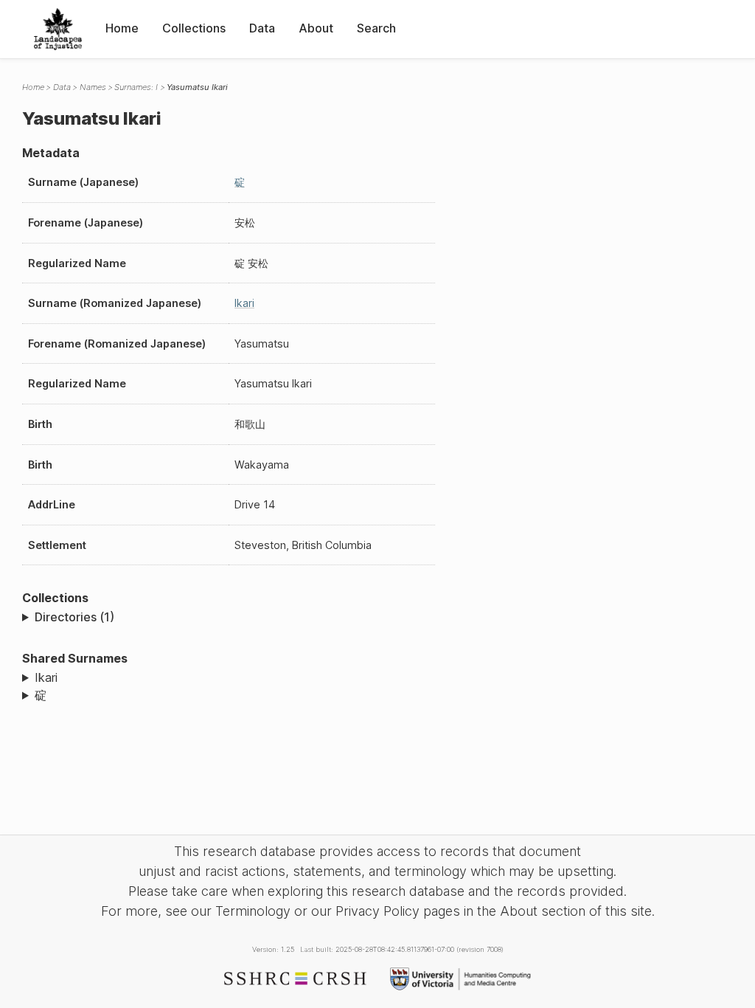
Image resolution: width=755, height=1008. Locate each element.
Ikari (244, 303)
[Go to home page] (58, 29)
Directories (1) (74, 617)
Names (93, 87)
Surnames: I (136, 87)
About (316, 28)
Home (122, 28)
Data (262, 28)
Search (376, 28)
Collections (194, 28)
